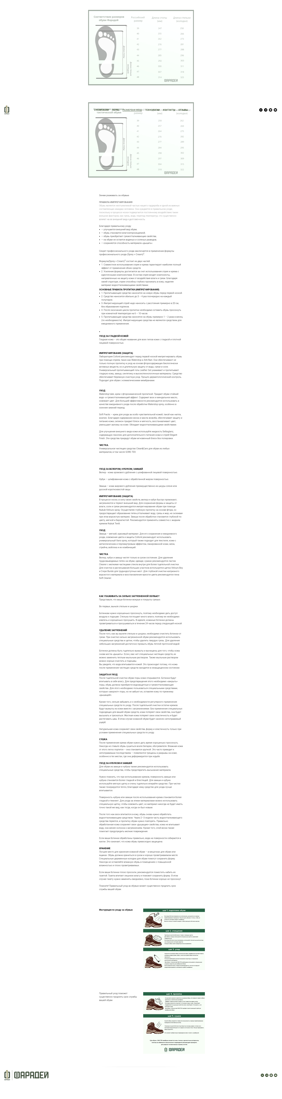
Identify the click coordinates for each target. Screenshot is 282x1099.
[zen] (270, 110)
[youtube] (275, 110)
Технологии (152, 110)
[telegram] (265, 110)
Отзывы (183, 110)
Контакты (169, 110)
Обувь (115, 110)
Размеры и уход (132, 110)
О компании (101, 110)
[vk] (261, 110)
